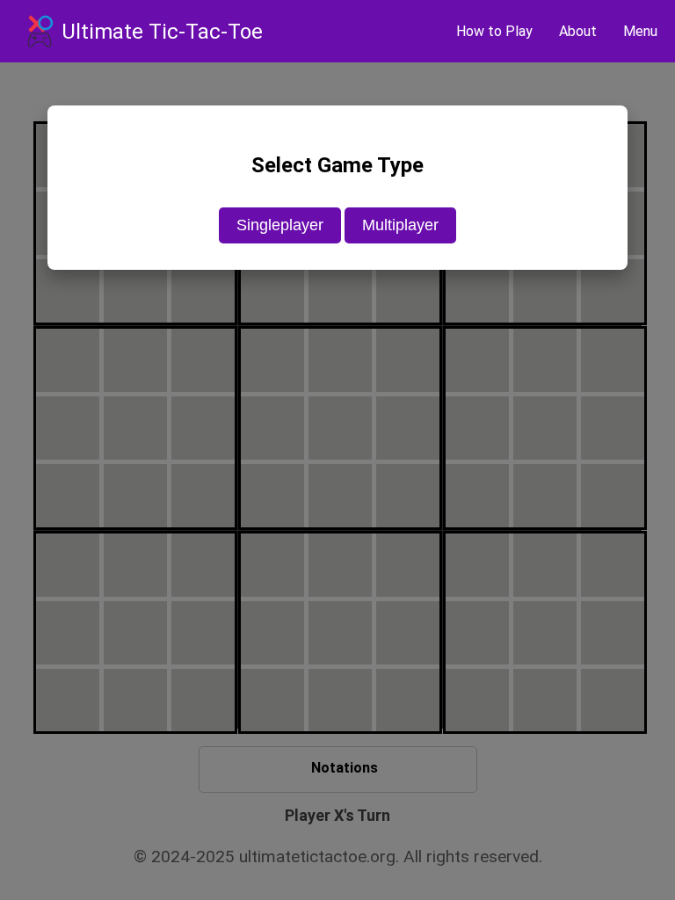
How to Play (494, 31)
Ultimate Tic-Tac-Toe (162, 31)
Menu (640, 31)
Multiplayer (400, 225)
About (578, 31)
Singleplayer (279, 225)
